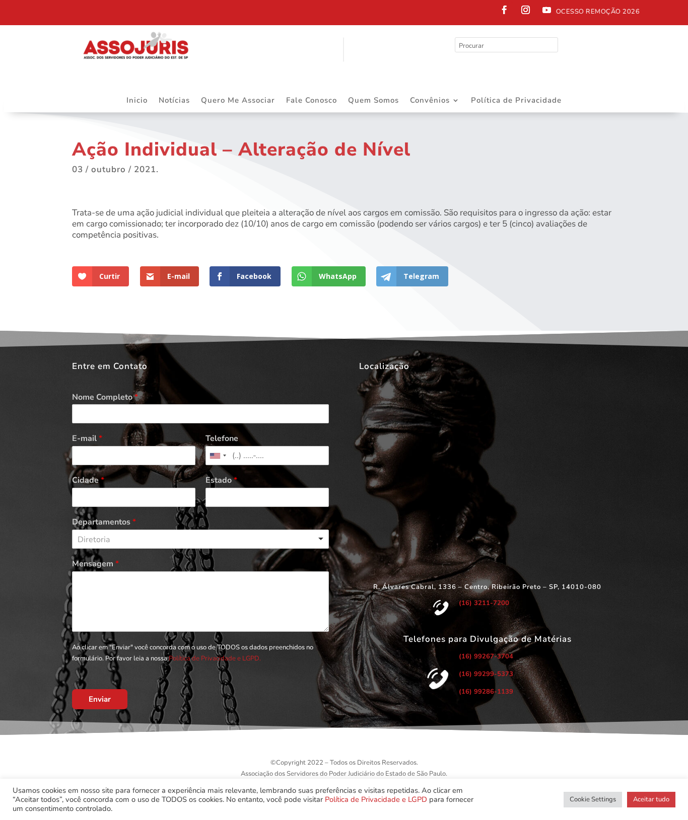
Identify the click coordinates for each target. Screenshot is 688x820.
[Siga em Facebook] (504, 10)
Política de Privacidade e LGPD (376, 799)
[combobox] (217, 455)
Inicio (137, 101)
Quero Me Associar (238, 101)
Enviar (100, 699)
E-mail (87, 438)
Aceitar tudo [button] (651, 799)
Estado (221, 480)
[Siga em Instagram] (525, 10)
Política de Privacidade (516, 101)
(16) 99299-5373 (486, 674)
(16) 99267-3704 (486, 656)
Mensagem (95, 564)
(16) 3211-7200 (484, 603)
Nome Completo (105, 397)
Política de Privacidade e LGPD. (215, 658)
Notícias (174, 101)
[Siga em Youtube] (546, 10)
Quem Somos (373, 101)
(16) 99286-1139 (486, 691)
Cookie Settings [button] (593, 799)
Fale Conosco (311, 101)
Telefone (221, 438)
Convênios (430, 101)
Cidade (88, 480)
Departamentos (104, 522)
